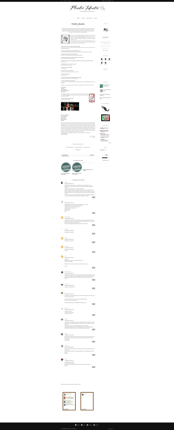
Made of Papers (81, 36)
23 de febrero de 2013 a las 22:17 (69, 273)
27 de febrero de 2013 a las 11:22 (69, 320)
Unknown (67, 246)
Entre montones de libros (104, 130)
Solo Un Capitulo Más (64, 116)
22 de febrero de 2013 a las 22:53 (69, 230)
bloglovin (109, 60)
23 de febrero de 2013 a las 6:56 (69, 247)
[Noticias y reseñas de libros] (105, 160)
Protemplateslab (73, 428)
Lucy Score (102, 128)
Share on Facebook (70, 147)
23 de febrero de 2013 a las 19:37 (69, 257)
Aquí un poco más (105, 50)
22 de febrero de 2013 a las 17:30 (69, 183)
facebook (102, 60)
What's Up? (62, 120)
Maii (65, 256)
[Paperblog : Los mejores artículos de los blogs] (105, 155)
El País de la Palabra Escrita (65, 90)
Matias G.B (67, 345)
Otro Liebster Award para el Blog (65, 174)
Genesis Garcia (68, 271)
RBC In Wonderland (64, 89)
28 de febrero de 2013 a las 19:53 (69, 347)
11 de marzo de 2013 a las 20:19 (69, 360)
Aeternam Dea (103, 133)
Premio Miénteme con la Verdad (88, 170)
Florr (66, 333)
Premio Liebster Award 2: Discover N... (76, 174)
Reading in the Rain (64, 119)
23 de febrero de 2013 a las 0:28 (69, 239)
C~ (65, 292)
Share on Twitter (79, 147)
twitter (105, 60)
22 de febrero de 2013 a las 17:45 (69, 202)
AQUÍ (86, 81)
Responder (93, 197)
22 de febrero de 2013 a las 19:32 (69, 218)
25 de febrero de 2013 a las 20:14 (69, 309)
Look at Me (62, 88)
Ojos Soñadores (63, 91)
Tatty (66, 237)
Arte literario (103, 139)
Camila (66, 182)
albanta (66, 229)
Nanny (66, 319)
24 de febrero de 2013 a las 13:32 (69, 285)
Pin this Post (87, 147)
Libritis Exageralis (63, 87)
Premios (79, 149)
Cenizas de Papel (63, 117)
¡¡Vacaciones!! (102, 137)
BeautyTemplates (68, 428)
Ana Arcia (67, 308)
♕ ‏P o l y (66, 283)
